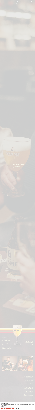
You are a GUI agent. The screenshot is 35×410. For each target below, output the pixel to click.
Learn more (2, 406)
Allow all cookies (4, 408)
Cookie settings (18, 408)
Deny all (11, 408)
